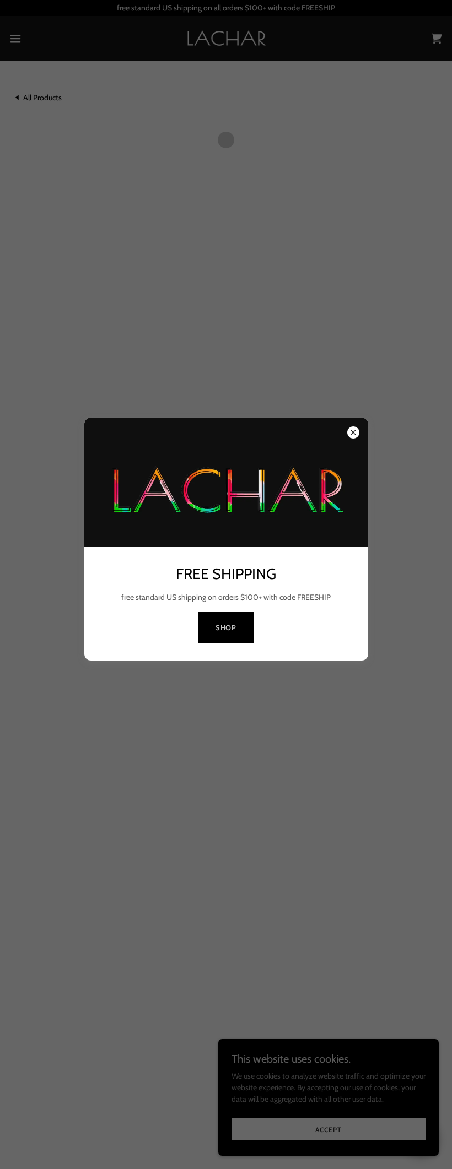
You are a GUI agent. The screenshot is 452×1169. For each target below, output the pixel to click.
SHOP (226, 627)
